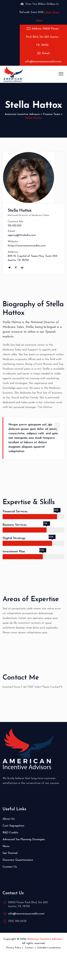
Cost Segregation (13, 825)
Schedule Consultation (49, 947)
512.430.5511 (14, 225)
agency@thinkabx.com (22, 235)
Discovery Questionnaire (18, 860)
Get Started (10, 853)
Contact (29, 947)
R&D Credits (10, 832)
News (6, 846)
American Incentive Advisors (45, 939)
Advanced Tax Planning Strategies (24, 839)
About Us (9, 819)
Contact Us (10, 867)
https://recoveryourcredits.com (27, 245)
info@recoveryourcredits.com (26, 913)
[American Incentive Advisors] (13, 74)
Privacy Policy (13, 947)
